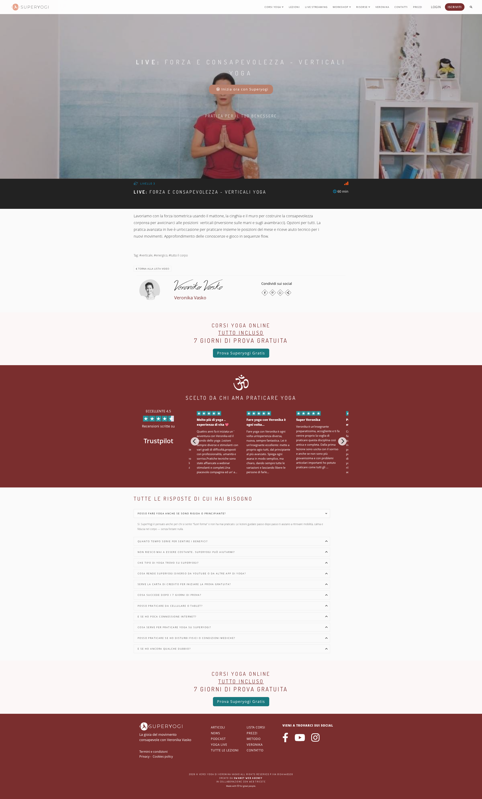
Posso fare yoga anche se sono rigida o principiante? (182, 513)
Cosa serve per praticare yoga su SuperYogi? (174, 627)
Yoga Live (219, 745)
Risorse (362, 7)
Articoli (218, 727)
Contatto (255, 750)
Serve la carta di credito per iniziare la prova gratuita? (184, 584)
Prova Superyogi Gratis (241, 353)
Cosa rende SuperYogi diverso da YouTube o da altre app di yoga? (192, 573)
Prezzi (417, 7)
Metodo (254, 739)
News (215, 733)
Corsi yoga (273, 7)
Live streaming (316, 7)
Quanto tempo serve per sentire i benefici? (173, 541)
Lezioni (294, 7)
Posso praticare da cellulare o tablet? (170, 605)
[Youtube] (299, 737)
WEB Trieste (257, 781)
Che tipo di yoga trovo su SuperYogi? (168, 562)
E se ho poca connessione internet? (167, 616)
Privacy (144, 756)
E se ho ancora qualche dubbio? (164, 648)
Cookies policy (163, 756)
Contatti (401, 7)
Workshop (341, 7)
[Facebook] (264, 292)
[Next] (342, 441)
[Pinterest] (272, 292)
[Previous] (195, 441)
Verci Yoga (206, 774)
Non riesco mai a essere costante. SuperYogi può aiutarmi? (186, 552)
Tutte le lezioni (225, 750)
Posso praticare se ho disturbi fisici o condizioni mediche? (186, 638)
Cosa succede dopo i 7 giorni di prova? (169, 595)
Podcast (218, 739)
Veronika (382, 7)
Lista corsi (256, 727)
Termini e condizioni (153, 752)
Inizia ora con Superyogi (244, 89)
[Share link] (288, 292)
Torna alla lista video (153, 268)
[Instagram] (315, 737)
